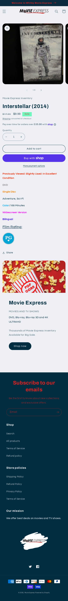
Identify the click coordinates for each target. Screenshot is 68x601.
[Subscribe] (58, 412)
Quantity (7, 130)
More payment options (34, 166)
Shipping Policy (14, 477)
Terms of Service (15, 448)
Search (10, 433)
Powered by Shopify (42, 592)
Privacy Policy (14, 491)
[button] (4, 11)
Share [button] (9, 252)
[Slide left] (26, 90)
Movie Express (30, 592)
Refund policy (14, 456)
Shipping (6, 119)
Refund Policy (14, 484)
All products (13, 441)
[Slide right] (41, 90)
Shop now (20, 346)
